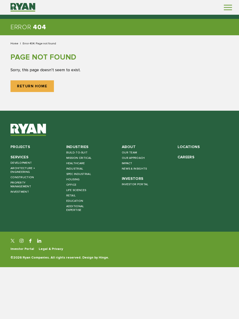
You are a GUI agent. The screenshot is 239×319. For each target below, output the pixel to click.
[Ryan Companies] (23, 7)
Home (14, 43)
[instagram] (21, 241)
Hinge (103, 257)
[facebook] (30, 241)
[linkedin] (39, 241)
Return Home (32, 86)
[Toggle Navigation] (228, 7)
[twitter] (13, 241)
